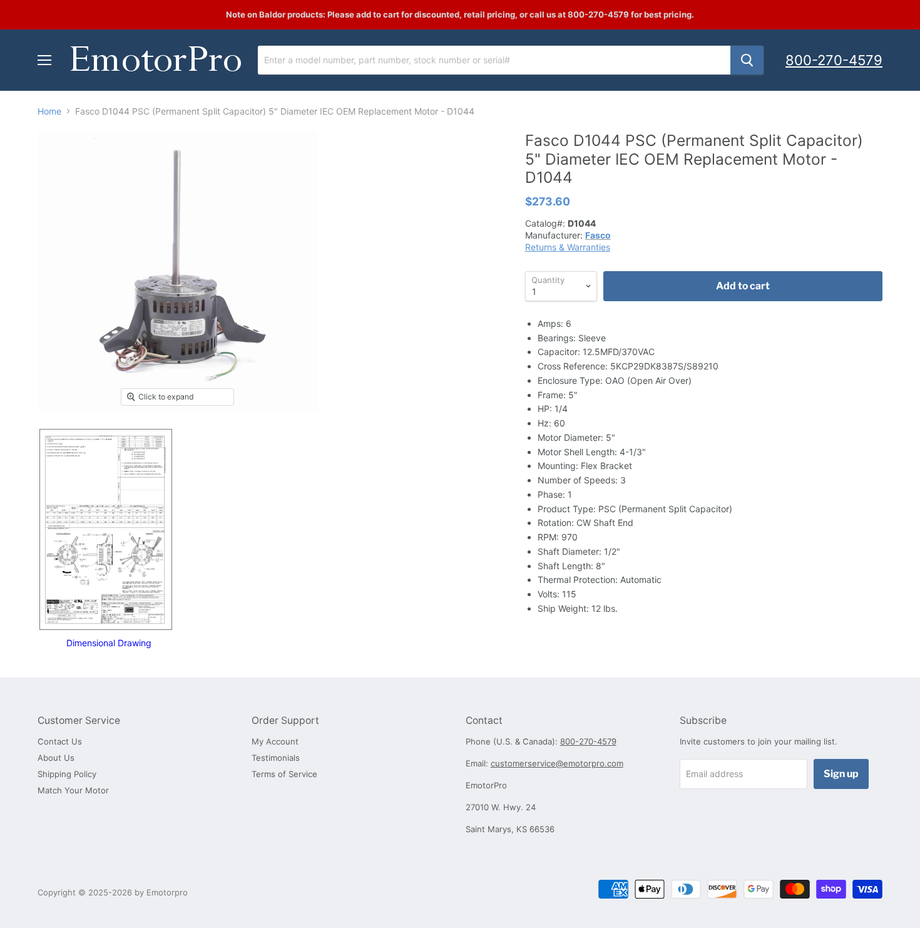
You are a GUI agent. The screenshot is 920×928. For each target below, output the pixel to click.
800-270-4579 (833, 60)
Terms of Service (284, 774)
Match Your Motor (73, 790)
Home (49, 111)
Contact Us (60, 741)
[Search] (747, 60)
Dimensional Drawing (108, 642)
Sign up (841, 774)
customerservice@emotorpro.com (557, 763)
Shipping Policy (67, 774)
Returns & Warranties (567, 247)
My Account (275, 741)
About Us (56, 758)
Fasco (598, 235)
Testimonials (276, 758)
